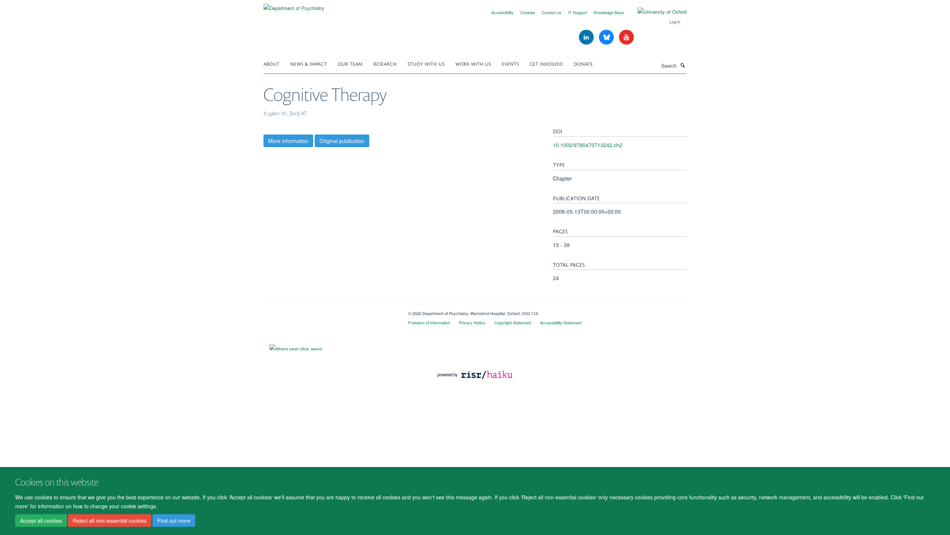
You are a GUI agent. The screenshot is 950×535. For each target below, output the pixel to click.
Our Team (350, 63)
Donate (583, 63)
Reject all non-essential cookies (110, 520)
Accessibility (502, 12)
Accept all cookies (41, 520)
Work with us (473, 63)
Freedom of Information (429, 322)
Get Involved (546, 63)
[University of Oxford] (656, 11)
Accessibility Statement (561, 322)
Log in (674, 22)
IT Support (577, 12)
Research (385, 63)
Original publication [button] (342, 141)
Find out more (173, 520)
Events (510, 63)
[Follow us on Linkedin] (587, 37)
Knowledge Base (609, 12)
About (271, 63)
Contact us (551, 12)
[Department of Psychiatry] (293, 5)
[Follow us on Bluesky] (607, 37)
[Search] (682, 65)
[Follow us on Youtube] (626, 37)
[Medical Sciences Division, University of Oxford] (330, 310)
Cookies (527, 12)
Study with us (426, 63)
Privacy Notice (472, 322)
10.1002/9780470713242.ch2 (587, 145)
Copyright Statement (512, 322)
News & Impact (308, 63)
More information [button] (288, 141)
